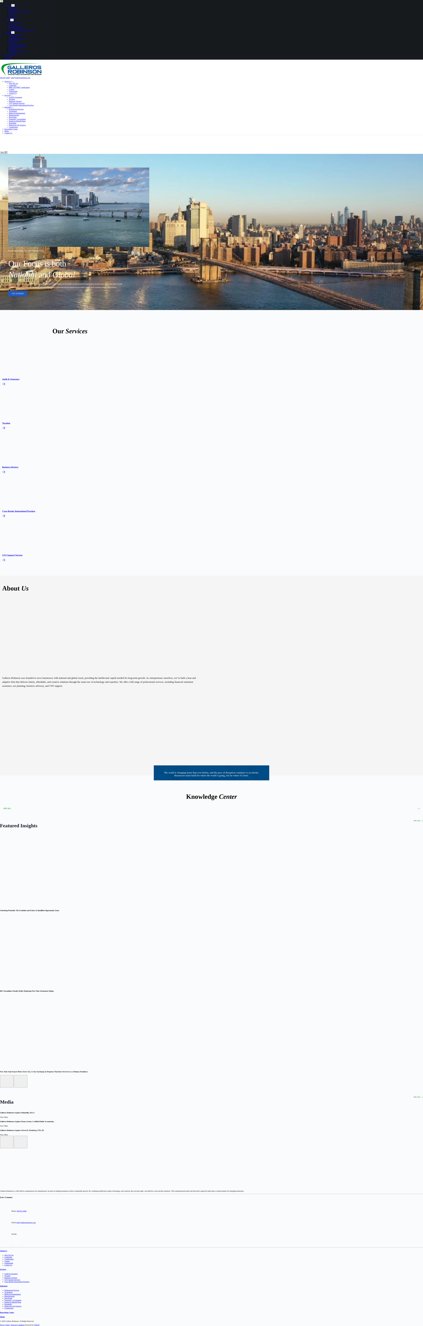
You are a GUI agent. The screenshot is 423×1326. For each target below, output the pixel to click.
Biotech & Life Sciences (17, 125)
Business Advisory (15, 101)
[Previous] (6, 1081)
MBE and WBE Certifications (19, 87)
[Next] (20, 1081)
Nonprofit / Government (17, 119)
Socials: (14, 1234)
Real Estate (13, 117)
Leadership (13, 85)
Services (7, 95)
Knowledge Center (11, 129)
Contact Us (13, 93)
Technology (13, 111)
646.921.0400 (5, 78)
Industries (7, 107)
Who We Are (13, 83)
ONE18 (36, 1325)
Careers (11, 89)
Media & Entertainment (17, 113)
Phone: (13, 1211)
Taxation (12, 99)
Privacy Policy (5, 1325)
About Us (7, 81)
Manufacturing (14, 115)
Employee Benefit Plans (17, 121)
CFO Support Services (17, 103)
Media (6, 131)
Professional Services (16, 109)
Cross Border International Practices (21, 105)
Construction (13, 127)
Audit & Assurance (15, 97)
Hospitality (12, 123)
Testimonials (13, 91)
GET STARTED (18, 293)
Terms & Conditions (18, 1325)
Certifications (9, 1259)
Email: (13, 1223)
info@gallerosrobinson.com (20, 78)
